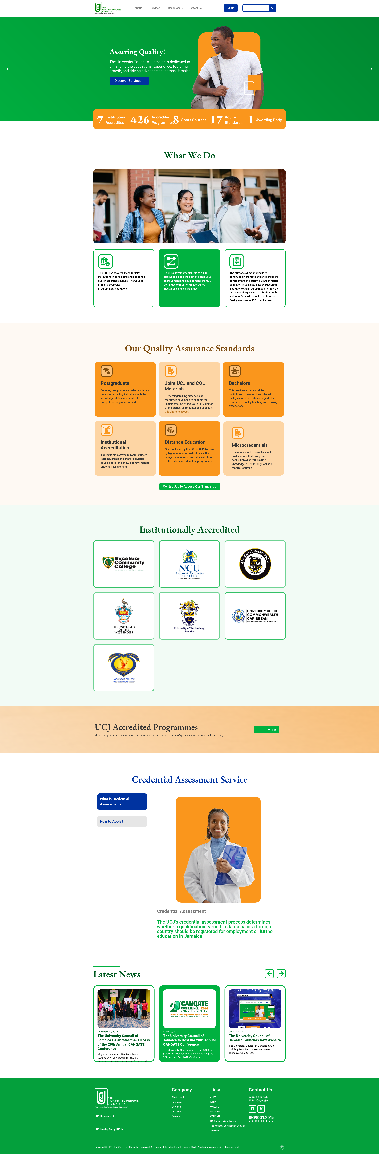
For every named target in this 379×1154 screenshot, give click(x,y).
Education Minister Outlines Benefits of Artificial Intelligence (255, 1038)
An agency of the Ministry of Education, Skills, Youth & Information (184, 1147)
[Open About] (143, 8)
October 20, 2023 (238, 1031)
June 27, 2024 (170, 1031)
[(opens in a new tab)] (255, 1008)
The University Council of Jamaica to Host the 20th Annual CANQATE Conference (124, 1040)
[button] (269, 973)
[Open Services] (162, 8)
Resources (177, 1102)
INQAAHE (215, 1111)
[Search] (272, 8)
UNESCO (214, 1106)
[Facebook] (252, 1109)
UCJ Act (121, 1129)
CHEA (213, 1097)
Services (176, 1106)
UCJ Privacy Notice (106, 1116)
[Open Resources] (182, 8)
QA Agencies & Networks (223, 1121)
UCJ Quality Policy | (106, 1129)
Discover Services (127, 81)
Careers (176, 1116)
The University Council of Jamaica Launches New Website (189, 1038)
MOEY (213, 1102)
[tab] (122, 801)
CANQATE (215, 1116)
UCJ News (177, 1111)
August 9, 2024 (105, 1031)
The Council (178, 1097)
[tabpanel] (218, 868)
